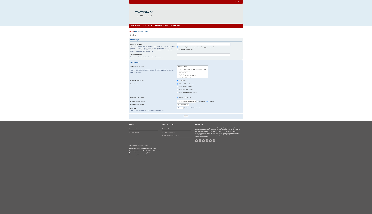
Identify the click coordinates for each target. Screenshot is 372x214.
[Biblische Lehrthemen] (193, 68)
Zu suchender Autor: (136, 54)
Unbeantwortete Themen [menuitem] (161, 25)
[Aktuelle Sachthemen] (193, 71)
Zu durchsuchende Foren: (137, 66)
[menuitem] (132, 155)
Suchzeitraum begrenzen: (137, 104)
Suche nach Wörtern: (136, 44)
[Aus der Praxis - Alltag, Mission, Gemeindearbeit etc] (193, 69)
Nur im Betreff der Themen (186, 89)
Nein (184, 80)
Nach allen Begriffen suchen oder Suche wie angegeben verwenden (197, 47)
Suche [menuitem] (150, 25)
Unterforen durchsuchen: (137, 80)
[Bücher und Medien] (193, 72)
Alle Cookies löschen (169, 132)
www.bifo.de (144, 11)
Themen (188, 97)
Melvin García (156, 151)
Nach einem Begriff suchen (186, 49)
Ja (179, 80)
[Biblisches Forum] (193, 66)
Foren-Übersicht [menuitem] (135, 25)
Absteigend (211, 101)
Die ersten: (133, 108)
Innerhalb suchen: (135, 84)
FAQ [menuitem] (144, 25)
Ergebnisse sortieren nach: (137, 101)
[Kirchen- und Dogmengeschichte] (193, 75)
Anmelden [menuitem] (238, 2)
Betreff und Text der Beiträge (186, 84)
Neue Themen (135, 132)
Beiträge (181, 97)
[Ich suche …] (193, 74)
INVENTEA (148, 151)
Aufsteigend (202, 101)
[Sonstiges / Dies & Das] (193, 77)
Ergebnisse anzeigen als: (137, 97)
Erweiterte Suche (168, 129)
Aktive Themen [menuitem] (175, 25)
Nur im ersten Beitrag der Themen (188, 92)
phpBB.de (147, 153)
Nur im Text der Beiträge (185, 86)
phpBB (138, 148)
